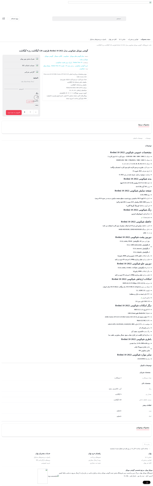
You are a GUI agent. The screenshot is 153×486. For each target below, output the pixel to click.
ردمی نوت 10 (69, 66)
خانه (150, 45)
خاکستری (115, 389)
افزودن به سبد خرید (14, 112)
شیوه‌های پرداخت (95, 457)
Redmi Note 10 (77, 62)
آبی (120, 389)
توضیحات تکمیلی (137, 138)
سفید (110, 389)
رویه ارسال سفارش (94, 460)
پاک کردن (30, 101)
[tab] (148, 138)
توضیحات (148, 138)
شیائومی (66, 56)
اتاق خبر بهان (147, 463)
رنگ (37, 93)
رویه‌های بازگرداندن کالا (43, 460)
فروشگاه (145, 45)
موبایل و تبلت (84, 59)
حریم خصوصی (45, 463)
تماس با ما (148, 457)
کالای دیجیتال (58, 56)
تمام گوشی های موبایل (77, 56)
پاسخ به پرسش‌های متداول (42, 457)
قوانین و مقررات (146, 460)
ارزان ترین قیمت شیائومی (64, 62)
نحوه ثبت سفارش (95, 463)
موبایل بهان (46, 66)
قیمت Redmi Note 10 (57, 66)
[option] (36, 97)
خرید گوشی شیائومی (81, 66)
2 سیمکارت (117, 378)
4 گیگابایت (118, 394)
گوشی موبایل (49, 56)
